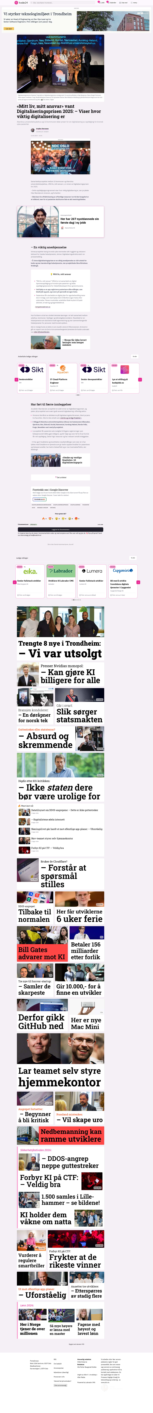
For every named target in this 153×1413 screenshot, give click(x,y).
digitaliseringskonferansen (41, 505)
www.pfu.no (105, 1382)
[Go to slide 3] (79, 395)
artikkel (53, 507)
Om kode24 (58, 1364)
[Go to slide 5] (78, 599)
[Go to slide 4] (77, 599)
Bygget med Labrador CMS (76, 1344)
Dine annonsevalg (60, 1385)
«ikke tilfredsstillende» (41, 332)
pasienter (86, 505)
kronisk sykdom (42, 507)
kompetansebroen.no (42, 307)
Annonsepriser (59, 1368)
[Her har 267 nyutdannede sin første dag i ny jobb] (38, 221)
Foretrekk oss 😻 (39, 499)
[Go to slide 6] (80, 599)
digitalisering (75, 505)
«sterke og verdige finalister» (70, 418)
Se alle (135, 356)
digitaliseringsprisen (60, 505)
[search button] (31, 2)
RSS (55, 1359)
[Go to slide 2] (78, 395)
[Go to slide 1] (76, 395)
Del (61, 477)
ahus (33, 507)
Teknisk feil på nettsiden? (62, 1381)
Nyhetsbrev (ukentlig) (61, 1372)
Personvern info (59, 1377)
